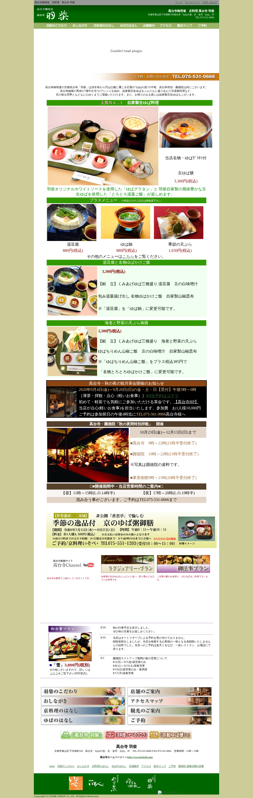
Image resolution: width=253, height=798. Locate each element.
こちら (128, 256)
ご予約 (172, 766)
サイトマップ (192, 2)
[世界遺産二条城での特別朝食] (131, 550)
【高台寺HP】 (186, 402)
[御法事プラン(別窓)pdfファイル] (183, 572)
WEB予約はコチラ (162, 396)
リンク (179, 2)
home (52, 766)
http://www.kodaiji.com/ (140, 757)
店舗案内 (134, 766)
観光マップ (160, 766)
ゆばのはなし (119, 766)
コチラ (54, 673)
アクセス (146, 766)
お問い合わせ (209, 2)
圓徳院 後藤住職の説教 (191, 766)
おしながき (83, 766)
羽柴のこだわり (66, 766)
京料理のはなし (100, 766)
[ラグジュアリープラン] (127, 572)
